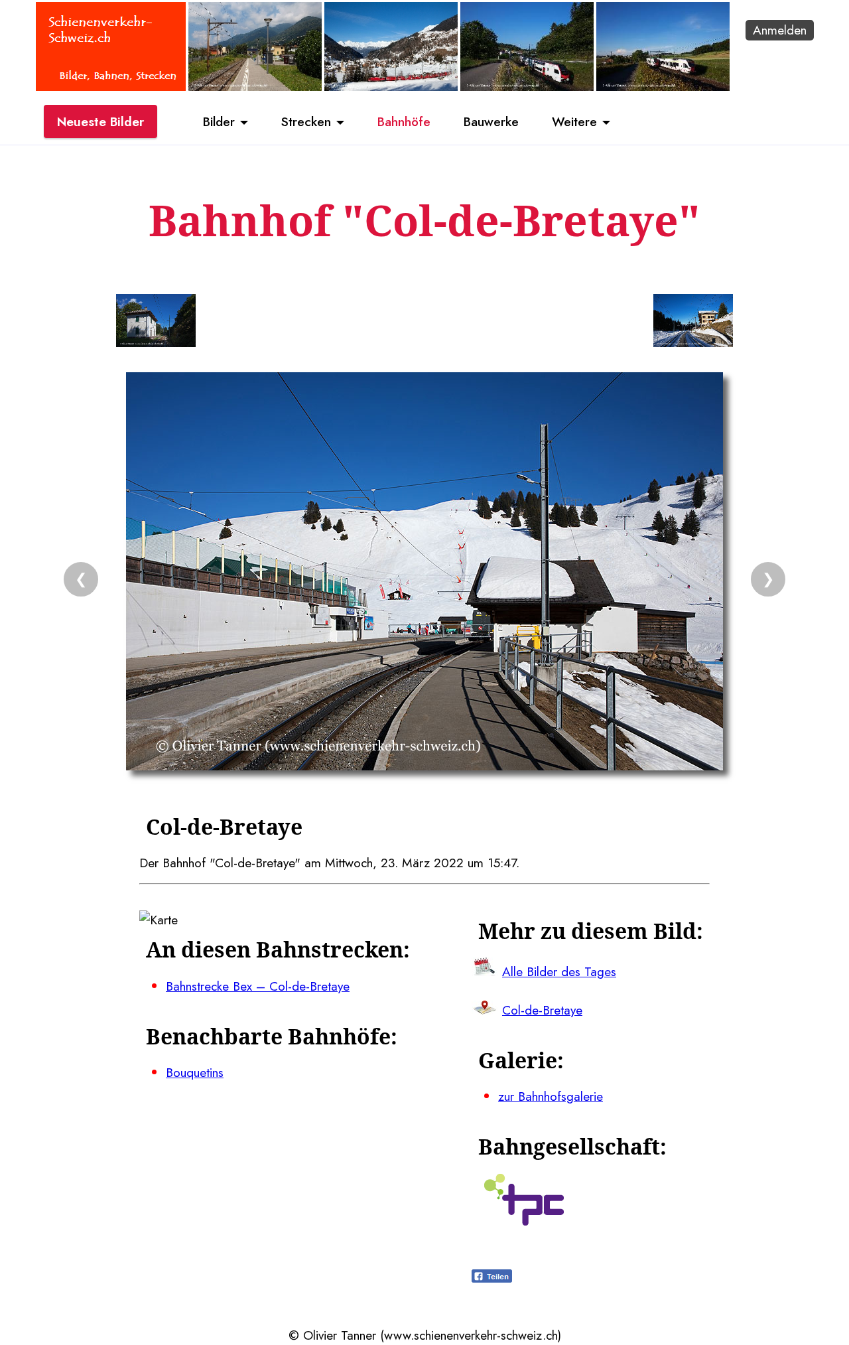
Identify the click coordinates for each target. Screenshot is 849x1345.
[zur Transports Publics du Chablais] (524, 1221)
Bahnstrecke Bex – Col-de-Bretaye (258, 986)
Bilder (219, 121)
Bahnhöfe (403, 121)
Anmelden (780, 30)
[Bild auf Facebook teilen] (492, 1278)
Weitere (574, 121)
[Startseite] (111, 86)
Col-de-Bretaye (542, 1010)
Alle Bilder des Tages (559, 971)
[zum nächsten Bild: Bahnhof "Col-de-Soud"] (693, 323)
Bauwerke (491, 121)
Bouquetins (195, 1072)
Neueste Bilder (100, 121)
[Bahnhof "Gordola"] (255, 86)
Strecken (306, 121)
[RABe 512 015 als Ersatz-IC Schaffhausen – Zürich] (527, 86)
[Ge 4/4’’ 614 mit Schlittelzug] (391, 86)
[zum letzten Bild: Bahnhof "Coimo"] (156, 323)
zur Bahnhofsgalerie (550, 1096)
